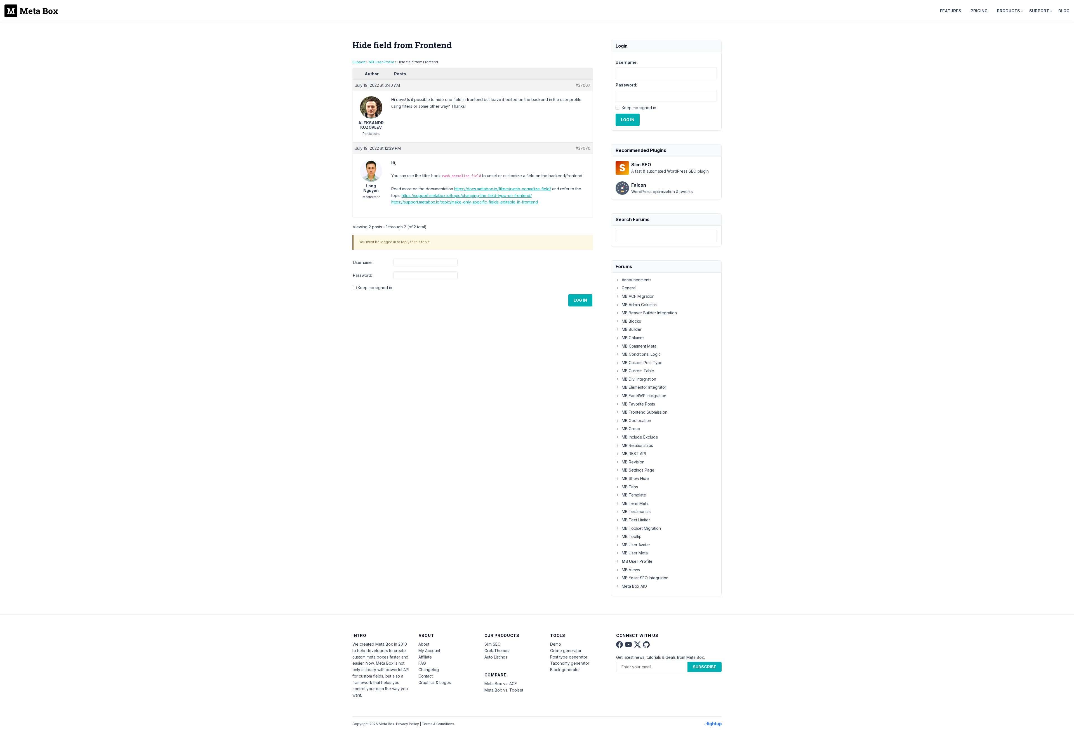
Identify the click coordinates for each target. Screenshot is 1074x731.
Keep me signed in (375, 287)
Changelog (428, 669)
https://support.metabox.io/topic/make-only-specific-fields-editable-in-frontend (464, 202)
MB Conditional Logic (641, 354)
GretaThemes (496, 650)
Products (1008, 10)
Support (1039, 10)
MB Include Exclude (640, 437)
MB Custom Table (638, 370)
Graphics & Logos (434, 682)
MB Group (631, 428)
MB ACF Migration (638, 296)
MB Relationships (637, 445)
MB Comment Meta (639, 346)
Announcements (636, 279)
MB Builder (632, 329)
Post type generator (568, 657)
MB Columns (633, 337)
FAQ (422, 663)
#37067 (583, 85)
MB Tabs (630, 486)
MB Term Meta (635, 503)
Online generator (565, 650)
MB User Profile (381, 62)
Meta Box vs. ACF (500, 683)
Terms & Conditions (438, 724)
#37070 (583, 148)
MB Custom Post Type (642, 362)
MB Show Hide (635, 478)
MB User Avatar (636, 544)
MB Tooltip (632, 536)
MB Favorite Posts (638, 404)
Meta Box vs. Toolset (503, 690)
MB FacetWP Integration (644, 395)
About (423, 644)
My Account (429, 650)
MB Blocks (631, 321)
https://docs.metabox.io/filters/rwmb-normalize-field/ (502, 188)
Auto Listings (495, 657)
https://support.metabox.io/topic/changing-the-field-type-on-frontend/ (467, 195)
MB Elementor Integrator (644, 387)
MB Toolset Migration (641, 528)
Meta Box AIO (634, 586)
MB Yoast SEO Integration (645, 577)
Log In (580, 300)
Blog (1064, 10)
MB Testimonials (636, 511)
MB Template (634, 495)
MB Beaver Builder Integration (649, 312)
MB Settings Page (638, 470)
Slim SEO (492, 644)
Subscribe (704, 666)
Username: (363, 262)
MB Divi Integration (639, 379)
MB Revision (633, 462)
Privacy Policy (407, 724)
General (629, 287)
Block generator (565, 669)
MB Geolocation (636, 420)
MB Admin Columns (639, 304)
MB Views (631, 569)
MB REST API (634, 453)
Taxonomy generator (569, 663)
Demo (555, 644)
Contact (425, 676)
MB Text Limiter (636, 519)
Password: (362, 275)
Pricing (979, 10)
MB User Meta (635, 552)
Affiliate (425, 657)
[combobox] (666, 236)
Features (950, 10)
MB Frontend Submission (644, 412)
